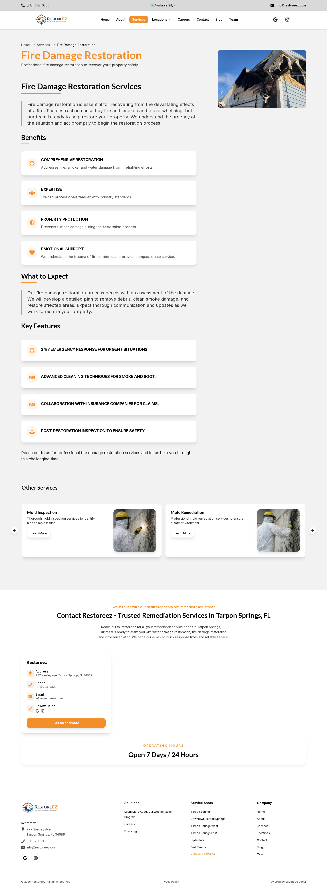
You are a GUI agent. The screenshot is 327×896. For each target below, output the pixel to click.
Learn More (39, 533)
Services (138, 19)
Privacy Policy (170, 881)
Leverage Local (295, 881)
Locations (160, 19)
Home (105, 19)
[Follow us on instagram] (287, 19)
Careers (184, 19)
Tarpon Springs (201, 811)
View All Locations (203, 854)
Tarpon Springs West (204, 826)
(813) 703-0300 (46, 686)
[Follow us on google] (275, 19)
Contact (203, 19)
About (120, 19)
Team (233, 19)
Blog (219, 19)
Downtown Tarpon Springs (208, 818)
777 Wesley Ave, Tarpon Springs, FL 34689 (64, 675)
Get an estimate (66, 723)
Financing (130, 831)
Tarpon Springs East (204, 833)
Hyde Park (197, 840)
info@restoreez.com (49, 698)
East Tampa (198, 847)
